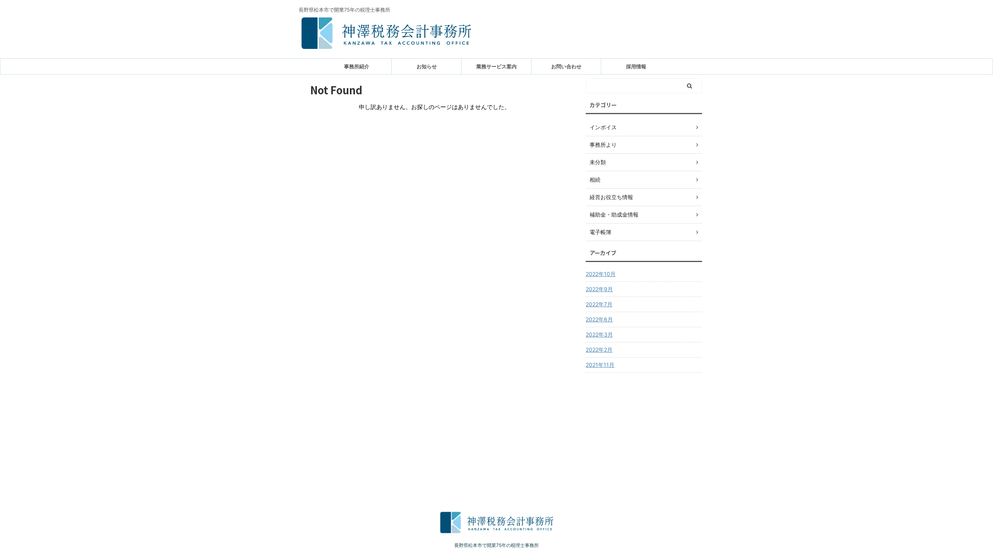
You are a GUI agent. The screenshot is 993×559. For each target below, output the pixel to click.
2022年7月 (599, 304)
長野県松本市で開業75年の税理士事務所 (496, 545)
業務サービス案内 (496, 66)
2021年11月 (600, 364)
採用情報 (636, 66)
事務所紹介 (356, 66)
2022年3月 (599, 334)
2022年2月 (599, 349)
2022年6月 (599, 319)
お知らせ (427, 66)
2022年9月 (599, 289)
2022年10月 (601, 274)
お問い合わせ (566, 66)
